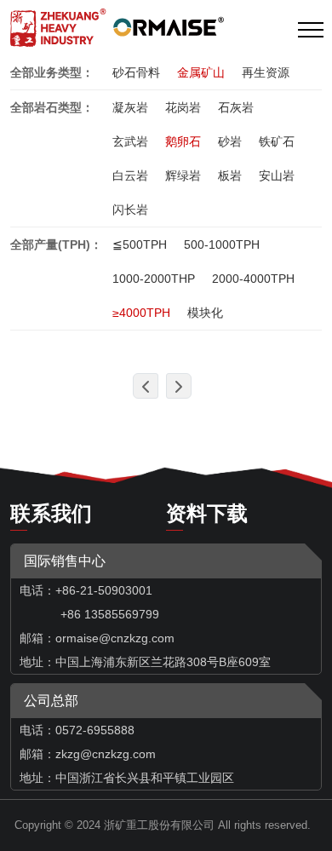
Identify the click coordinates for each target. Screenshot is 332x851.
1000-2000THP (153, 278)
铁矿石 (277, 141)
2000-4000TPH (253, 278)
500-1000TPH (222, 244)
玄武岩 (130, 141)
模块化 (205, 312)
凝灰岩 (130, 107)
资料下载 (207, 513)
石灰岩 (236, 107)
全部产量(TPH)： (56, 244)
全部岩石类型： (52, 107)
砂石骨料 (136, 72)
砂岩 (230, 141)
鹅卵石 (183, 141)
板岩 (230, 175)
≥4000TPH (141, 312)
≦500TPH (139, 244)
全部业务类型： (52, 72)
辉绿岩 (183, 175)
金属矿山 (201, 72)
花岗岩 (183, 107)
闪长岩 (130, 209)
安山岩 (277, 175)
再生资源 (265, 72)
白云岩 (130, 175)
